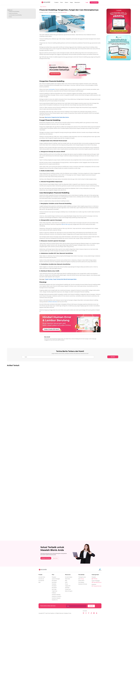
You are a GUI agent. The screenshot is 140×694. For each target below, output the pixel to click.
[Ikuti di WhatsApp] (86, 613)
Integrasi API (67, 585)
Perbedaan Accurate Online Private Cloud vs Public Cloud (23, 475)
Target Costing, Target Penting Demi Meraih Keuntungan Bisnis (60, 279)
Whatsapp (95, 578)
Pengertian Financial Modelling (14, 11)
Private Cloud (68, 589)
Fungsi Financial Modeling (13, 13)
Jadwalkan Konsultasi (45, 558)
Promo (66, 584)
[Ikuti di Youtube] (94, 613)
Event (66, 582)
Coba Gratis (55, 558)
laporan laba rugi (66, 224)
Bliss (39, 582)
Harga (71, 2)
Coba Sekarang (94, 2)
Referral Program (68, 591)
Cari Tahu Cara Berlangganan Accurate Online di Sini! (22, 532)
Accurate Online (42, 577)
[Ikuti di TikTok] (91, 613)
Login (87, 2)
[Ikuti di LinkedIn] (96, 613)
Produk (56, 2)
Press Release (81, 582)
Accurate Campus (68, 577)
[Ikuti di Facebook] (89, 613)
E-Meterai (54, 592)
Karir (81, 578)
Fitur (61, 2)
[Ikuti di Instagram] (83, 613)
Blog (41, 6)
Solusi (66, 2)
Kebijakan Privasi (67, 613)
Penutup (10, 16)
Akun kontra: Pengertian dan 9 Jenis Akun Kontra (57, 117)
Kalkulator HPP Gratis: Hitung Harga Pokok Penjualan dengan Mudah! (26, 418)
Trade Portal (54, 591)
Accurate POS (41, 580)
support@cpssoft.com (97, 582)
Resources (77, 2)
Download (67, 587)
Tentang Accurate (82, 577)
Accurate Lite (41, 578)
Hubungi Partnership (97, 586)
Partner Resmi (81, 580)
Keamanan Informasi (82, 584)
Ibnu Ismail (64, 12)
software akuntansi (52, 301)
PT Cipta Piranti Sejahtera (49, 613)
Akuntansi (44, 6)
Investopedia (52, 89)
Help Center (67, 578)
